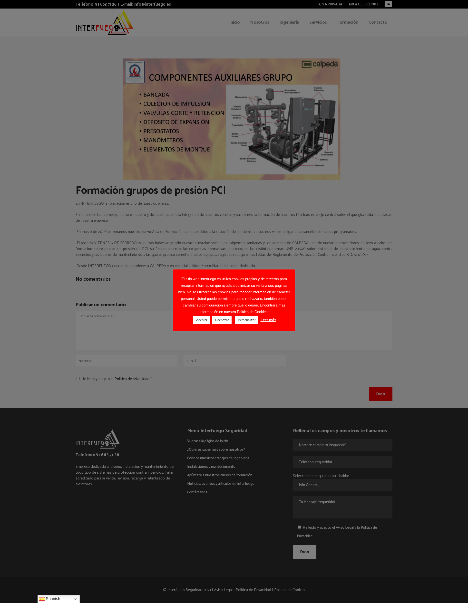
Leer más (268, 320)
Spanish (52, 599)
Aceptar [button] (201, 320)
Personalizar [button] (246, 320)
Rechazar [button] (222, 320)
